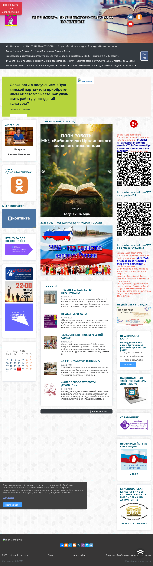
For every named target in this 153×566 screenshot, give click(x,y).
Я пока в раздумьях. (132, 360)
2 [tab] (76, 213)
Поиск (144, 56)
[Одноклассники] (66, 545)
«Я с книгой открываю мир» (81, 361)
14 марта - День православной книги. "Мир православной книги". (40, 60)
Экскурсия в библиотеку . (106, 55)
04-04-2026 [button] (66, 365)
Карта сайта (79, 555)
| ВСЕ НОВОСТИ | (99, 411)
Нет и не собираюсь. (133, 356)
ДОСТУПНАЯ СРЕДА (109, 65)
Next (109, 171)
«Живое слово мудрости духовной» (78, 384)
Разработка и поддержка (138, 561)
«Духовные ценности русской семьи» (82, 336)
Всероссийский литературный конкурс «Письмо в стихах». (88, 46)
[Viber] (83, 545)
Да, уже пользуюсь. (132, 352)
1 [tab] (72, 213)
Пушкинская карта (74, 313)
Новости (14, 46)
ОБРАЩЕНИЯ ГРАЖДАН (83, 65)
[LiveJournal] (78, 545)
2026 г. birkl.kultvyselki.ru (15, 555)
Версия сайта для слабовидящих (10, 8)
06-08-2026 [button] (66, 296)
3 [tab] (80, 213)
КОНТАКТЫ (128, 65)
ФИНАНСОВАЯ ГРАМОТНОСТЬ (38, 46)
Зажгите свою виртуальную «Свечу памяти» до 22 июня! (106, 60)
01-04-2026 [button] (66, 389)
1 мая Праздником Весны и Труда (52, 51)
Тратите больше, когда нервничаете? (76, 291)
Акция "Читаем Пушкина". (19, 51)
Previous (42, 171)
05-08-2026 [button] (66, 317)
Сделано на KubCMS (12, 561)
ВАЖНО (63, 65)
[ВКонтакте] (62, 545)
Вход (50, 555)
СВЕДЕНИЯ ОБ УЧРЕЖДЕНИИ (41, 65)
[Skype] (87, 545)
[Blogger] (74, 545)
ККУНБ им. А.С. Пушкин (133, 523)
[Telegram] (91, 545)
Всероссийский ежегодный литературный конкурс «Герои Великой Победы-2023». (48, 55)
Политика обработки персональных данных (128, 555)
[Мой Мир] (70, 545)
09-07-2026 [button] (66, 341)
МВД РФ (134, 473)
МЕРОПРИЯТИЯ (14, 65)
